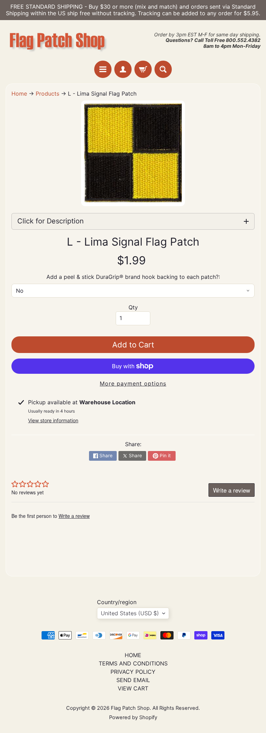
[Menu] (103, 69)
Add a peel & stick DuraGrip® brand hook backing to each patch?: (133, 276)
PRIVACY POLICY (133, 671)
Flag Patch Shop (130, 708)
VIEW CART (133, 688)
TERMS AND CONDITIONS (133, 663)
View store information (53, 420)
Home (19, 93)
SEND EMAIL (133, 680)
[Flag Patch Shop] (57, 40)
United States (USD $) (130, 613)
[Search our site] (163, 69)
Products (47, 93)
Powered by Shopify (133, 717)
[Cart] (143, 69)
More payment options (133, 383)
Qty (133, 307)
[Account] (123, 69)
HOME (133, 655)
